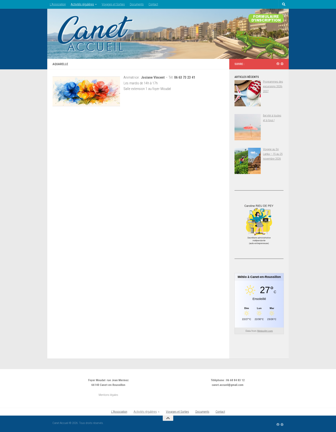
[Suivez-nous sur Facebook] (277, 63)
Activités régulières (82, 4)
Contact (153, 4)
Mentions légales (108, 395)
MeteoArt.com (265, 330)
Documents (137, 4)
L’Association (58, 4)
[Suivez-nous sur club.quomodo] (282, 63)
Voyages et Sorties (113, 4)
